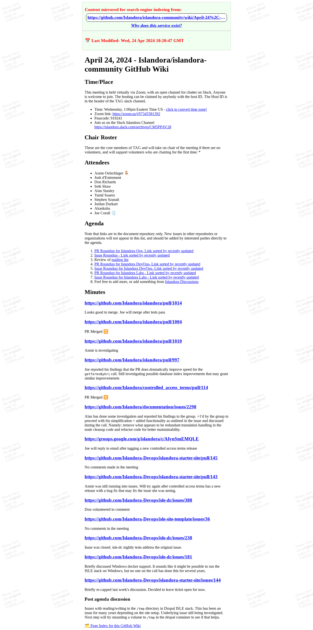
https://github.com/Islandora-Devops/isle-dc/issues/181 (138, 556)
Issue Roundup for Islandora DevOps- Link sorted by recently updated (148, 268)
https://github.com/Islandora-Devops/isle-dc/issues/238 (138, 537)
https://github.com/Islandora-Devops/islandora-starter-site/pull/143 (151, 476)
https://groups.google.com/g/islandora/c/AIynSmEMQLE (142, 438)
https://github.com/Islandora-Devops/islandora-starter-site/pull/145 (151, 457)
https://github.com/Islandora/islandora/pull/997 (132, 359)
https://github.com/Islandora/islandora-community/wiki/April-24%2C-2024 (156, 17)
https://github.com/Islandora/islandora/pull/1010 (133, 341)
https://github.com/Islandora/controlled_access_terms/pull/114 (146, 387)
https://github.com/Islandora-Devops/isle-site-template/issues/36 (147, 518)
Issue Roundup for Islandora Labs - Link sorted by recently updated (146, 277)
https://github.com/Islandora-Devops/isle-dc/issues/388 (138, 500)
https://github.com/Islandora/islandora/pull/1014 (133, 302)
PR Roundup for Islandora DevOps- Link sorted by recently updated (147, 264)
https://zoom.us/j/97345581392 (136, 114)
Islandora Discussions (182, 282)
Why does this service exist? (156, 25)
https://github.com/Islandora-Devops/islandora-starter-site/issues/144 (153, 580)
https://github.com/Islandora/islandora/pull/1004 (133, 321)
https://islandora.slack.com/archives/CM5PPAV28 (132, 127)
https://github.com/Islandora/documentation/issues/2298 (140, 406)
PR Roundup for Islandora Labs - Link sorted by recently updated (145, 273)
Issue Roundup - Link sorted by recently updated (132, 255)
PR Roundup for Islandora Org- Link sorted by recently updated (143, 251)
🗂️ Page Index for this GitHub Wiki (113, 626)
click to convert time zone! (186, 109)
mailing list (120, 260)
